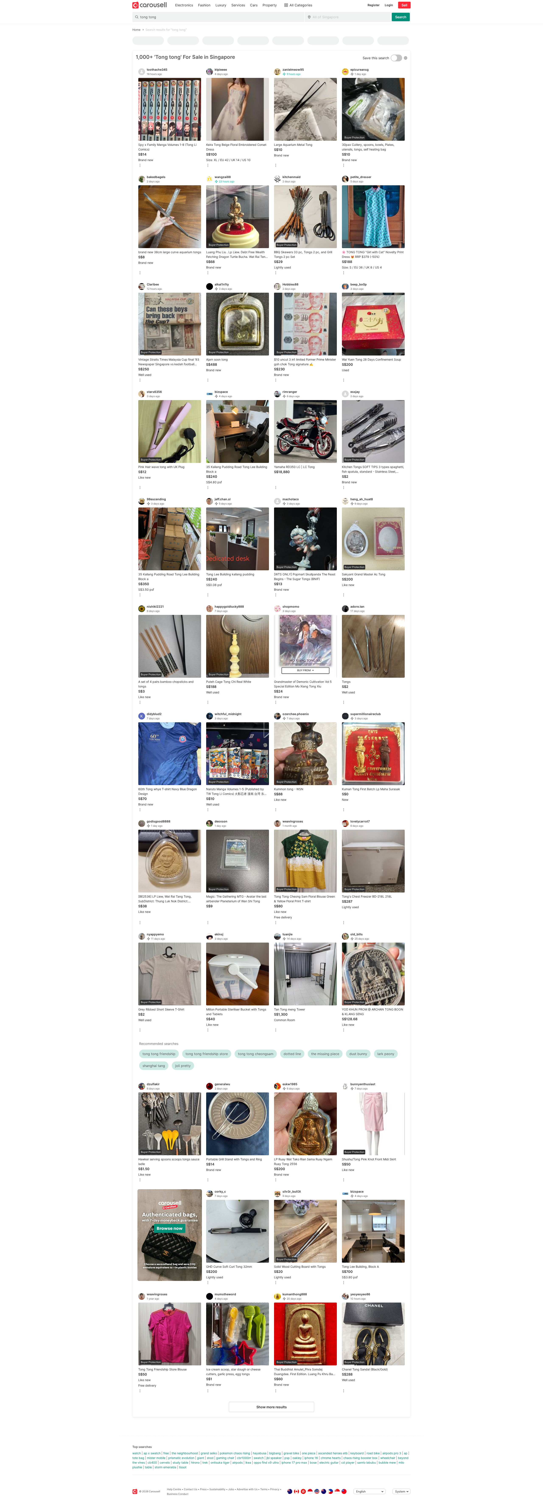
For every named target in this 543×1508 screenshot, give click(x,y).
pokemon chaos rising (235, 1453)
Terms (263, 1489)
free (166, 1453)
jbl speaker (274, 1458)
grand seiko (209, 1453)
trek (205, 1462)
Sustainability (217, 1489)
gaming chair (225, 1458)
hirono (195, 1462)
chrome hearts (331, 1458)
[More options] (140, 166)
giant (200, 1458)
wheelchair (387, 1458)
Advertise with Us (247, 1489)
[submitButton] (401, 17)
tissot (182, 1467)
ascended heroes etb (333, 1453)
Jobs (231, 1489)
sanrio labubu (366, 1462)
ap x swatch (152, 1453)
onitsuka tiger (220, 1462)
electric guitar (329, 1462)
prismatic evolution (181, 1458)
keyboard (357, 1453)
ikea (248, 1462)
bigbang (275, 1453)
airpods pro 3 (391, 1453)
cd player (347, 1462)
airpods (237, 1462)
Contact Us (190, 1489)
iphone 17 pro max (294, 1462)
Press (203, 1489)
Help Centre (174, 1489)
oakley (297, 1458)
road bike (373, 1453)
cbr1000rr (244, 1458)
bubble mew (387, 1462)
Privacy (274, 1489)
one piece (308, 1453)
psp (287, 1458)
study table (180, 1462)
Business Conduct (177, 1493)
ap (405, 1453)
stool (210, 1458)
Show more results (271, 1407)
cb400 (152, 1462)
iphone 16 (311, 1458)
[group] (169, 1235)
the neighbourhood (185, 1453)
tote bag (138, 1458)
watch (136, 1453)
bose (313, 1462)
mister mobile (156, 1458)
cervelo (165, 1462)
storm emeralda (165, 1467)
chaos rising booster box (360, 1458)
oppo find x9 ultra (266, 1462)
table (148, 1467)
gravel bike (291, 1453)
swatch (259, 1458)
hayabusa (259, 1453)
